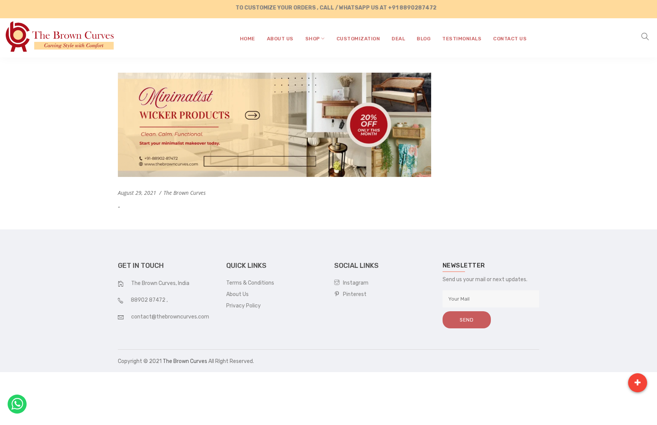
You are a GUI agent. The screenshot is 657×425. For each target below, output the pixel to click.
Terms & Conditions (250, 283)
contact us (510, 38)
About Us (237, 294)
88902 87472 (149, 300)
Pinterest (353, 294)
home (247, 38)
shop (313, 38)
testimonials (461, 38)
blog (423, 38)
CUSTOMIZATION (358, 38)
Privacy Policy (243, 305)
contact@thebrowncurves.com (170, 317)
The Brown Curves (185, 361)
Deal (398, 38)
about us (280, 38)
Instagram (354, 283)
